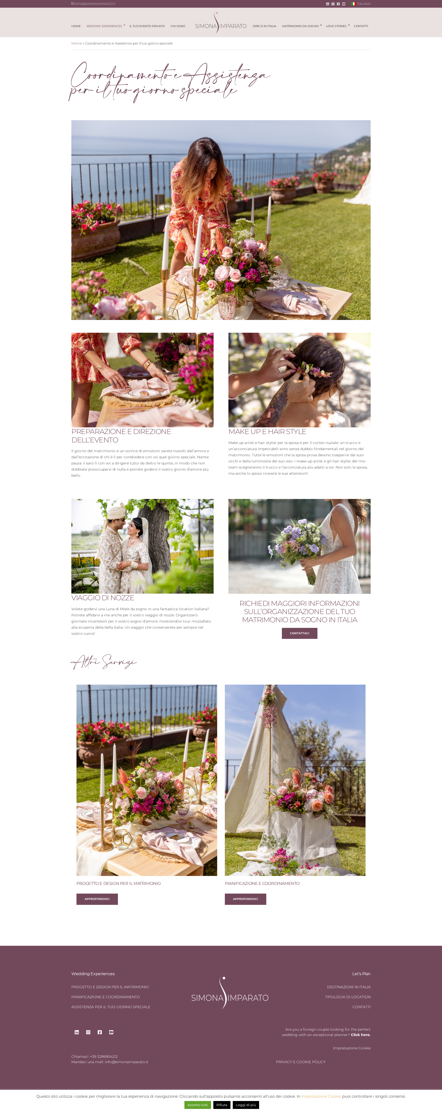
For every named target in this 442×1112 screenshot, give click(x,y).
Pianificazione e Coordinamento (262, 883)
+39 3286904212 (104, 1056)
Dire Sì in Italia (264, 26)
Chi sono (178, 26)
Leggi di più (246, 1105)
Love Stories (336, 26)
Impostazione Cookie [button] (352, 1048)
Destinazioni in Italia (349, 987)
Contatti (361, 26)
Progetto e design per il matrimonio (118, 883)
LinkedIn (327, 4)
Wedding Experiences (104, 26)
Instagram (333, 4)
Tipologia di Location (348, 997)
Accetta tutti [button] (197, 1105)
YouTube (343, 4)
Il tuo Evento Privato (147, 26)
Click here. (361, 1034)
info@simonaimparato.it (94, 4)
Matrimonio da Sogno (300, 26)
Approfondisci (97, 899)
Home (76, 26)
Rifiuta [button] (221, 1105)
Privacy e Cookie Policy (301, 1062)
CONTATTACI (299, 633)
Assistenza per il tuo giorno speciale (110, 1007)
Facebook (338, 4)
